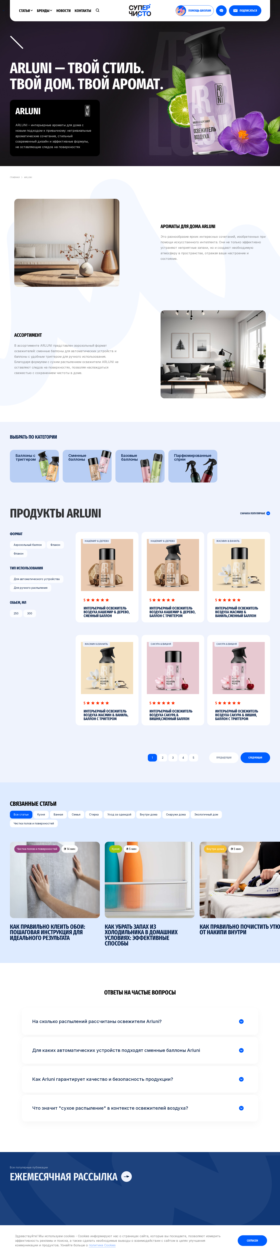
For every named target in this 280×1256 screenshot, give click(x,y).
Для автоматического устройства (37, 579)
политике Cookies (102, 1245)
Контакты (83, 10)
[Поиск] (97, 10)
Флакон (55, 544)
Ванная (58, 814)
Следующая (255, 757)
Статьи (25, 10)
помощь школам (199, 10)
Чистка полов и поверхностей (34, 823)
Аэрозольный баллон (28, 544)
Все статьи (21, 814)
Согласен (252, 1240)
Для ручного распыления (30, 587)
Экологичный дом (206, 814)
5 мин (132, 848)
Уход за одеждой (119, 814)
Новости (63, 10)
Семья (76, 814)
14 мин (70, 848)
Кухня (41, 814)
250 (16, 613)
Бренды (43, 10)
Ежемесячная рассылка (65, 1176)
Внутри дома (148, 814)
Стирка (94, 814)
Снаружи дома (176, 814)
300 (29, 613)
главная (15, 177)
